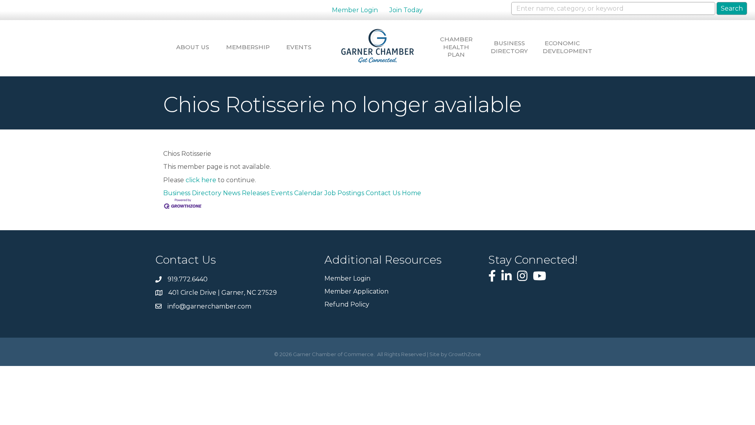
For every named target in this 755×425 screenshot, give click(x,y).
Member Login (355, 10)
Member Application (356, 291)
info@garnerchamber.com (209, 306)
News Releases (246, 193)
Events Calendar (297, 193)
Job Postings (344, 193)
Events (298, 47)
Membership (245, 47)
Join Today (406, 10)
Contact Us (383, 193)
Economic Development (562, 47)
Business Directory (509, 47)
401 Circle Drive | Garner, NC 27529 (222, 292)
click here (201, 180)
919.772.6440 (188, 279)
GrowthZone (464, 354)
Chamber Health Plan (456, 46)
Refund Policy (346, 304)
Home (411, 193)
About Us (192, 47)
